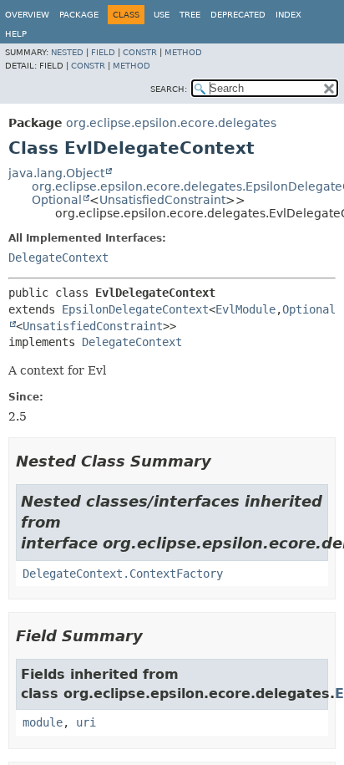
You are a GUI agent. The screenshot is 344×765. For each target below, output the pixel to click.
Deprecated (238, 14)
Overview (27, 14)
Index (288, 14)
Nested (67, 52)
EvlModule (245, 309)
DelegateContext (58, 257)
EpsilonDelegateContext (135, 309)
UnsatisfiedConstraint (162, 200)
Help (16, 33)
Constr (140, 52)
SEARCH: (168, 89)
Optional (57, 200)
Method (183, 52)
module (43, 722)
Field (103, 52)
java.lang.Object (56, 173)
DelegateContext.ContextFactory (123, 573)
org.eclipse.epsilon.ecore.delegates (171, 123)
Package (79, 14)
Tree (190, 14)
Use (161, 14)
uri (86, 722)
